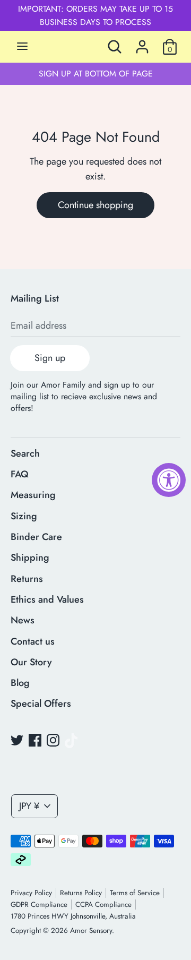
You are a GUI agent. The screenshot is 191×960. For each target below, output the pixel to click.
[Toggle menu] (22, 47)
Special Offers (41, 703)
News (22, 620)
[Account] (142, 43)
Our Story (31, 662)
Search (25, 453)
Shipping (30, 557)
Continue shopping (95, 205)
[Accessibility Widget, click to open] (169, 480)
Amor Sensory (91, 930)
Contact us (33, 641)
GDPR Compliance (39, 904)
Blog (20, 683)
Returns (27, 579)
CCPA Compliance (103, 904)
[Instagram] (53, 741)
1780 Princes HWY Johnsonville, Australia (73, 916)
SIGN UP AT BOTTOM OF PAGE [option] (96, 73)
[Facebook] (35, 741)
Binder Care (36, 537)
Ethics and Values (47, 599)
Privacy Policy (31, 893)
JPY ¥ (29, 806)
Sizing (24, 516)
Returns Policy (81, 893)
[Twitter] (17, 741)
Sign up (49, 358)
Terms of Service (135, 893)
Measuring (33, 495)
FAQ (20, 474)
